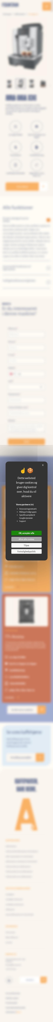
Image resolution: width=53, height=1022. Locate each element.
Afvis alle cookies (26, 539)
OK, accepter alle (26, 532)
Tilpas (26, 545)
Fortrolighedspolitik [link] (26, 551)
